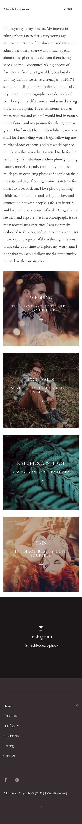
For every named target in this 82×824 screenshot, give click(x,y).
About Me (10, 715)
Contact (9, 755)
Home (7, 705)
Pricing (8, 745)
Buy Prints (11, 735)
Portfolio (9, 725)
